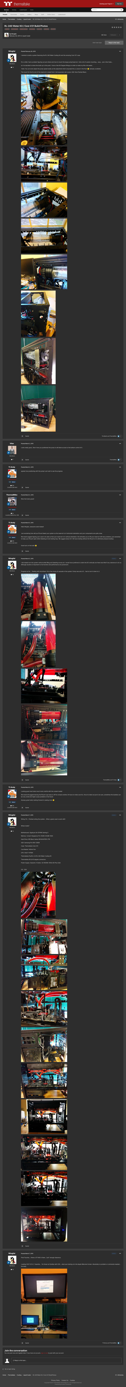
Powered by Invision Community (63, 1384)
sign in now (44, 1353)
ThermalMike (113, 436)
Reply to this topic (114, 42)
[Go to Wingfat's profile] (6, 35)
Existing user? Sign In (106, 4)
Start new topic (97, 42)
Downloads (14, 14)
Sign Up (119, 3)
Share (105, 35)
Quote (27, 436)
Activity (14, 10)
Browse (6, 10)
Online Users (51, 14)
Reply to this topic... (20, 1360)
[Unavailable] (44, 92)
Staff (42, 14)
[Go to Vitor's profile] (12, 450)
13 (13, 67)
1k (13, 513)
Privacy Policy (55, 1380)
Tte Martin (104, 436)
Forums (5, 14)
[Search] (121, 9)
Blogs (36, 14)
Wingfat (13, 34)
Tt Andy (11, 467)
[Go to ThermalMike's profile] (12, 501)
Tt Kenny (104, 1343)
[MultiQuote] (22, 436)
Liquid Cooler (26, 36)
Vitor (12, 443)
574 (13, 485)
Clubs (31, 10)
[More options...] (120, 51)
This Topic (114, 9)
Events (22, 14)
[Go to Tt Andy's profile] (12, 473)
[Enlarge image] (88, 69)
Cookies (72, 1380)
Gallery (29, 14)
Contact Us (65, 1380)
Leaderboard (61, 14)
